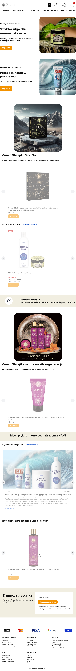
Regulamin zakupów (7, 661)
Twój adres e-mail (43, 597)
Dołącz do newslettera (48, 602)
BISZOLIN (55, 642)
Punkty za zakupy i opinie (9, 646)
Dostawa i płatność (58, 646)
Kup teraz (6, 48)
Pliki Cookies (5, 657)
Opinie (29, 663)
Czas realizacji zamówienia (60, 640)
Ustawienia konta (32, 646)
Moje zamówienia (32, 642)
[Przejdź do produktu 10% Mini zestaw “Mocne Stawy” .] (31, 250)
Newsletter (4, 640)
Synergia (8, 491)
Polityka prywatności (7, 659)
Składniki (29, 657)
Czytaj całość (9, 508)
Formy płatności (57, 644)
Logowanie (30, 640)
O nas (28, 661)
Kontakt (29, 655)
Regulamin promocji (7, 644)
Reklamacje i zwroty (58, 647)
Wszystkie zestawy (29, 224)
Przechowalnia (31, 644)
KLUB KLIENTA (5, 642)
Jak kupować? (5, 655)
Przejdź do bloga (30, 444)
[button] (49, 5)
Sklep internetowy (35, 668)
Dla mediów (30, 659)
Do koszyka (13, 216)
